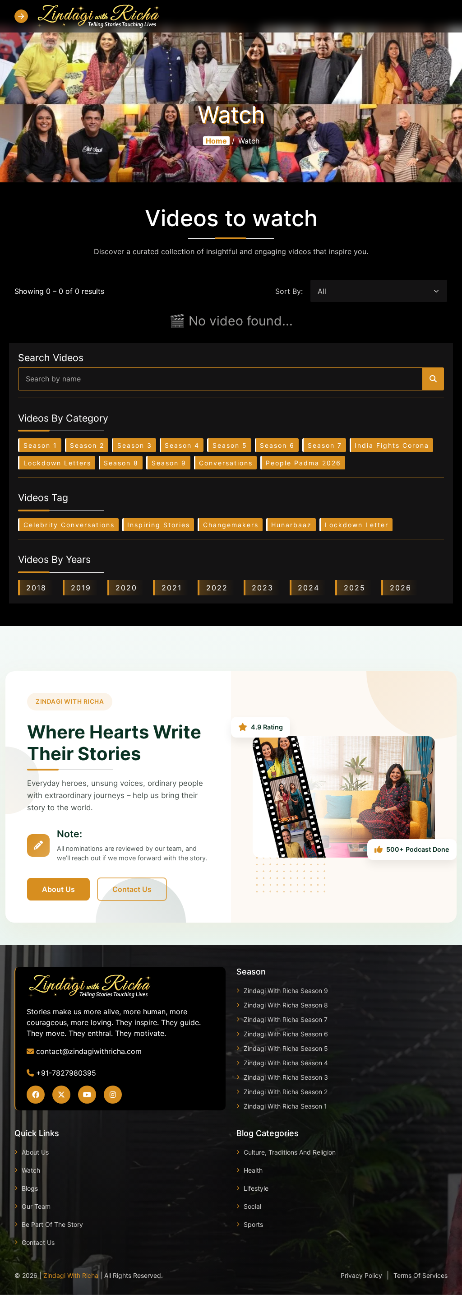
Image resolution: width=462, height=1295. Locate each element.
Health (253, 1170)
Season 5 (230, 445)
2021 (172, 587)
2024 (308, 587)
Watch (31, 1170)
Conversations (226, 463)
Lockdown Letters (57, 463)
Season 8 (121, 463)
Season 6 (277, 445)
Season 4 (182, 445)
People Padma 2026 (303, 463)
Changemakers (231, 525)
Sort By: (289, 291)
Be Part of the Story (52, 1224)
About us (35, 1152)
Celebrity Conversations (69, 525)
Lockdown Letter (356, 525)
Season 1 (40, 445)
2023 (262, 587)
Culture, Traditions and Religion (290, 1152)
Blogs (30, 1188)
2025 (354, 587)
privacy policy (361, 1275)
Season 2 (87, 445)
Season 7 (325, 445)
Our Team (36, 1206)
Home (216, 140)
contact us (38, 1242)
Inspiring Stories (158, 525)
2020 (126, 587)
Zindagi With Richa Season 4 (286, 1063)
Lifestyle (256, 1188)
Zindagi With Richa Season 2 (286, 1091)
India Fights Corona (392, 445)
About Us (58, 889)
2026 (400, 587)
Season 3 (134, 445)
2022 (217, 587)
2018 (36, 587)
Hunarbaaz (291, 525)
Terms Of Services (420, 1275)
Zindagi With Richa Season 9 (286, 990)
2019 (81, 587)
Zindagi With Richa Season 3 (286, 1077)
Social (252, 1206)
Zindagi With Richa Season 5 (286, 1048)
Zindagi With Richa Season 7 (286, 1019)
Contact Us (132, 889)
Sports (253, 1224)
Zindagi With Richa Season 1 (285, 1106)
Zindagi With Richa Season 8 (286, 1005)
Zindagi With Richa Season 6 (286, 1034)
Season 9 (169, 463)
